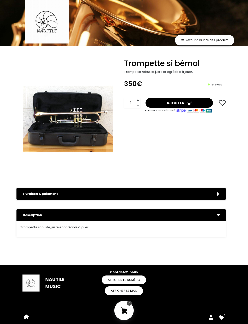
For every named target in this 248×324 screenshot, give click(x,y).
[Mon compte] (211, 317)
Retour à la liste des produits (206, 40)
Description (32, 215)
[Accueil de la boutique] (26, 316)
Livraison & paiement (40, 194)
